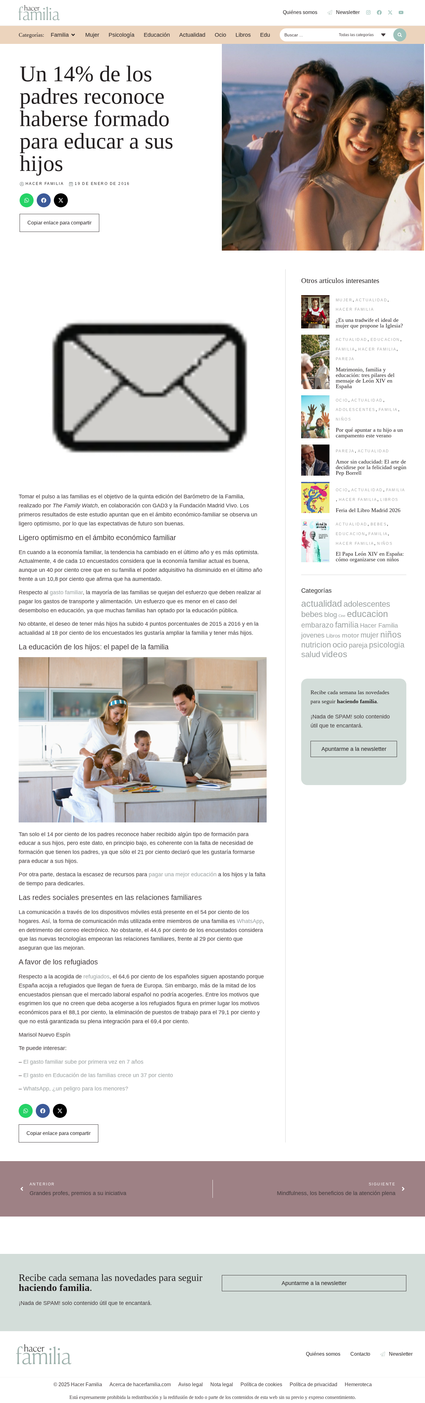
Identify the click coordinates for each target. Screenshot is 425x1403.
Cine (342, 616)
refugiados (96, 976)
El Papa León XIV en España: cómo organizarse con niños (370, 557)
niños (343, 419)
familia (345, 349)
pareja (345, 359)
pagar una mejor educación (183, 874)
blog (330, 615)
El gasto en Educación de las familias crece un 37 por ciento (98, 1075)
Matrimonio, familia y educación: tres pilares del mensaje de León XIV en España (365, 377)
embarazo (317, 625)
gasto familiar (66, 592)
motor (350, 635)
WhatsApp (250, 921)
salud (310, 654)
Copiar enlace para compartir (59, 222)
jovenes (313, 635)
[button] (27, 200)
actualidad (371, 300)
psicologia (386, 644)
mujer (344, 300)
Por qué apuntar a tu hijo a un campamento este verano (369, 433)
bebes (379, 524)
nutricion (316, 644)
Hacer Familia (355, 309)
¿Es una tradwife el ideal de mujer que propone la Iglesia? (369, 323)
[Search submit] (399, 34)
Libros (389, 499)
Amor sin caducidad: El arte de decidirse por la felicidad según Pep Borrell (371, 467)
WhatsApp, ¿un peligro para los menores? (75, 1088)
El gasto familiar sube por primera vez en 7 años (83, 1062)
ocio (342, 400)
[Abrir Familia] (73, 35)
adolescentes (356, 409)
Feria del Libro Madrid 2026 (368, 510)
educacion (385, 339)
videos (334, 654)
